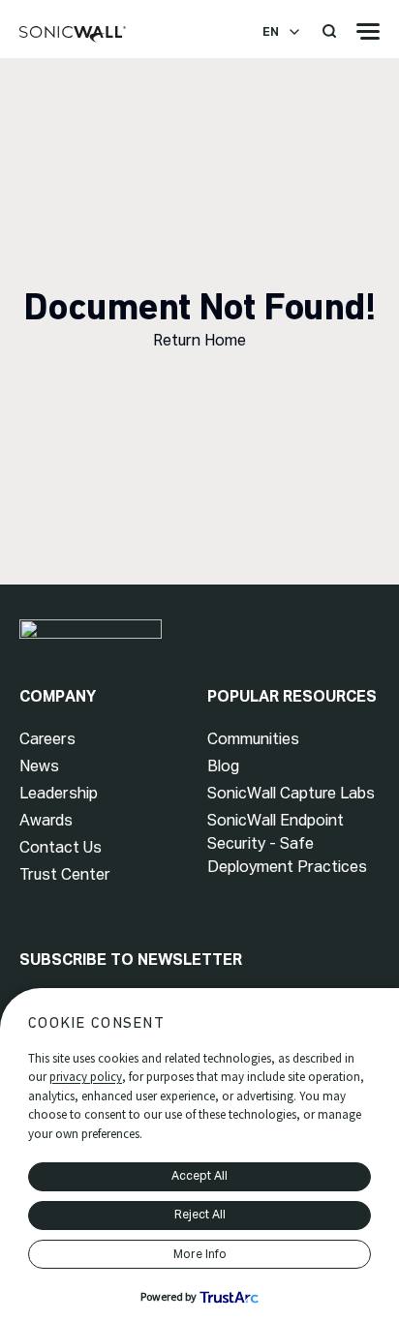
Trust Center (64, 874)
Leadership (58, 793)
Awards (46, 820)
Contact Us (60, 847)
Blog (223, 766)
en (270, 32)
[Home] (72, 35)
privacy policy (85, 1076)
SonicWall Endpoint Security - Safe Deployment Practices (287, 843)
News (39, 766)
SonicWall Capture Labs (291, 793)
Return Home (199, 340)
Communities (253, 739)
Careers (47, 739)
